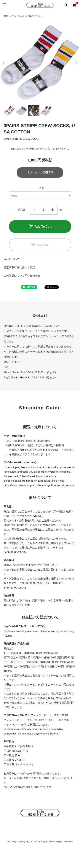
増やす (52, 209)
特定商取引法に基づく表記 (19, 267)
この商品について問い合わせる (22, 275)
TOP (6, 16)
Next (76, 62)
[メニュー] (4, 5)
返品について (11, 259)
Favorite (43, 245)
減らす (34, 209)
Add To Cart (43, 226)
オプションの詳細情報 (40, 172)
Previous (3, 62)
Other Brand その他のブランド (27, 16)
